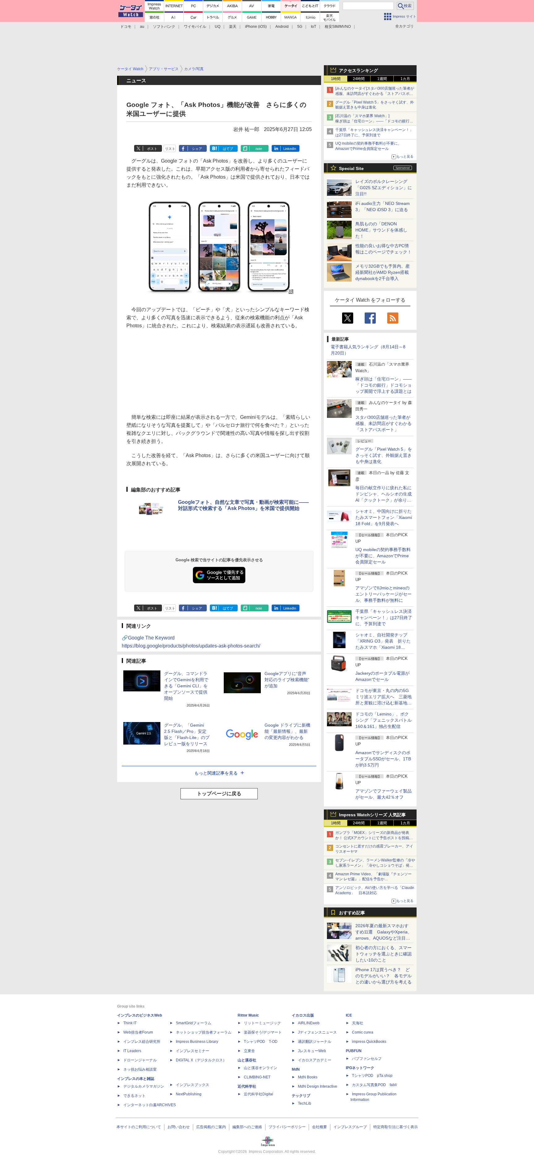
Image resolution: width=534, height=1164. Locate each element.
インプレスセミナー (192, 1051)
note (259, 149)
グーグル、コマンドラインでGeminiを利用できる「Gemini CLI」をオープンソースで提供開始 (186, 686)
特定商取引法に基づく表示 (395, 1127)
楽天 (232, 26)
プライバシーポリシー (287, 1127)
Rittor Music (248, 1015)
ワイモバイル (195, 26)
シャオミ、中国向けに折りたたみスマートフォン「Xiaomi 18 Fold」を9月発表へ (383, 517)
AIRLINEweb (309, 1023)
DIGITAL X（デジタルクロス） (201, 1060)
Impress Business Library (197, 1041)
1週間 (382, 79)
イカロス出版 (303, 1015)
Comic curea (362, 1032)
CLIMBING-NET (257, 1077)
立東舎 (249, 1051)
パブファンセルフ (367, 1058)
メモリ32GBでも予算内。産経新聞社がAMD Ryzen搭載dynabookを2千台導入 (382, 272)
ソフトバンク (164, 26)
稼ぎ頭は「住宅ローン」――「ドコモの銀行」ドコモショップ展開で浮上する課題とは (383, 385)
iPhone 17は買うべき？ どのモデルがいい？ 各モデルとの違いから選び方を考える (383, 975)
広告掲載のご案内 (211, 1127)
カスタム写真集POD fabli (374, 1085)
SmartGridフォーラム (193, 1023)
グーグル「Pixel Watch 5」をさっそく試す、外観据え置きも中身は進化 (383, 455)
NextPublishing (188, 1094)
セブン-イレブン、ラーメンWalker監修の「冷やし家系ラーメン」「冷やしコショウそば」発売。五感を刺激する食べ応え (375, 865)
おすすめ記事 (352, 912)
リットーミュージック (262, 1023)
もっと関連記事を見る (216, 773)
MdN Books (307, 1077)
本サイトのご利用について (139, 1127)
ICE (349, 1015)
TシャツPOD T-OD (261, 1041)
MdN (296, 1069)
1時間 (336, 79)
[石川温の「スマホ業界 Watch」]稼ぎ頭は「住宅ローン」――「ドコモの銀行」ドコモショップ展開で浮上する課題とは (374, 121)
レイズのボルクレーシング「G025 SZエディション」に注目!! (383, 187)
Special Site (351, 168)
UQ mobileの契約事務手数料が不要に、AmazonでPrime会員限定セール (383, 555)
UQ (217, 26)
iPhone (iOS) (256, 26)
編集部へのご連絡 (247, 1127)
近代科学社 (247, 1086)
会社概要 (319, 1127)
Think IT (130, 1023)
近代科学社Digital (258, 1094)
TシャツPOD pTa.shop (372, 1075)
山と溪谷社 (247, 1060)
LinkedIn (289, 149)
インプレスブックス (192, 1085)
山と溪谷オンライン (260, 1068)
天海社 (357, 1023)
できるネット (134, 1096)
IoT (313, 26)
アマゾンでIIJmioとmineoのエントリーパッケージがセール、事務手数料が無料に (383, 594)
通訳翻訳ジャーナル (314, 1041)
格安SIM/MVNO (338, 26)
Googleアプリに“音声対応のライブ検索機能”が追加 (287, 679)
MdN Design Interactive (317, 1086)
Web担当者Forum (138, 1032)
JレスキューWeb (312, 1051)
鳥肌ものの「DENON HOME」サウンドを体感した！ (381, 230)
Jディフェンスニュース (317, 1032)
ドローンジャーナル (140, 1060)
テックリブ (301, 1096)
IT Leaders (132, 1051)
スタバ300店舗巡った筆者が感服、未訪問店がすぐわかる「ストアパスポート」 (383, 423)
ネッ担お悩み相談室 (140, 1069)
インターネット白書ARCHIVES (149, 1105)
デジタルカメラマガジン (143, 1086)
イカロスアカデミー (314, 1060)
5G (299, 26)
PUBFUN (354, 1051)
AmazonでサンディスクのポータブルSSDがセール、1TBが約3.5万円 (383, 758)
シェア (197, 149)
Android (282, 26)
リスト (170, 149)
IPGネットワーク (360, 1068)
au (142, 26)
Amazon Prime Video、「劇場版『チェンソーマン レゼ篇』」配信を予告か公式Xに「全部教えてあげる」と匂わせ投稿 (373, 879)
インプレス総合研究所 (141, 1041)
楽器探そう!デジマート (263, 1032)
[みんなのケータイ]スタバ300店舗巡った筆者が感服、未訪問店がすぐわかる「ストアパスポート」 (374, 93)
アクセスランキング (358, 70)
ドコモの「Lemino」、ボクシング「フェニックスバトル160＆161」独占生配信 (383, 720)
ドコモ (125, 26)
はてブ (228, 149)
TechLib (304, 1103)
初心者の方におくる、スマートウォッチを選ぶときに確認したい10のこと (383, 953)
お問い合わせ (178, 1127)
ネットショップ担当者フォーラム (203, 1032)
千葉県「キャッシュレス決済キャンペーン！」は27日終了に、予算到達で (383, 617)
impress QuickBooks (369, 1041)
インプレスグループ (350, 1127)
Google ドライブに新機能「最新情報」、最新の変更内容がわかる (287, 731)
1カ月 (405, 79)
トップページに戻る (219, 793)
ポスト (152, 149)
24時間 (359, 79)
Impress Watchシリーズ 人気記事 (372, 814)
